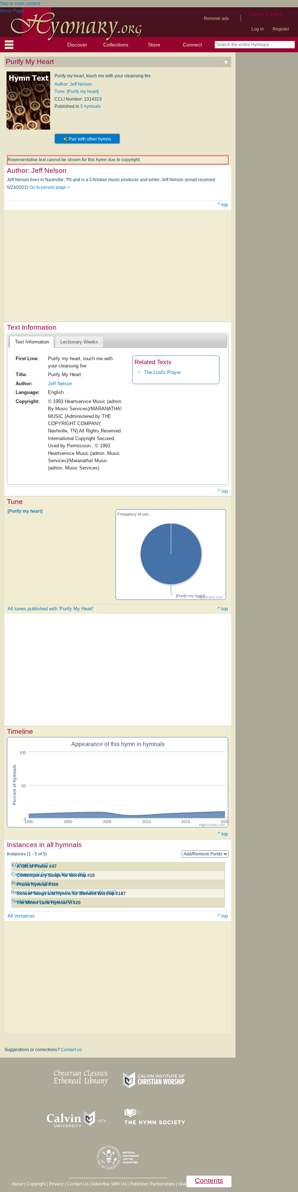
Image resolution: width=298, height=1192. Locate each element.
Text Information (32, 342)
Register (281, 29)
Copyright (36, 1184)
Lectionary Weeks (79, 342)
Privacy (56, 1184)
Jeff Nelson (60, 383)
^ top (223, 204)
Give (182, 1184)
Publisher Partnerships (152, 1184)
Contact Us (78, 1184)
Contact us (71, 1049)
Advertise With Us (109, 1184)
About (17, 1184)
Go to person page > (49, 187)
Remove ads (216, 18)
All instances (21, 916)
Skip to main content (20, 3)
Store (154, 45)
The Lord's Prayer (162, 372)
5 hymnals (90, 106)
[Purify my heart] (25, 510)
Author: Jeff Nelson (73, 84)
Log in (257, 29)
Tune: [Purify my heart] (76, 91)
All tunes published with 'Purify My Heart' (50, 608)
